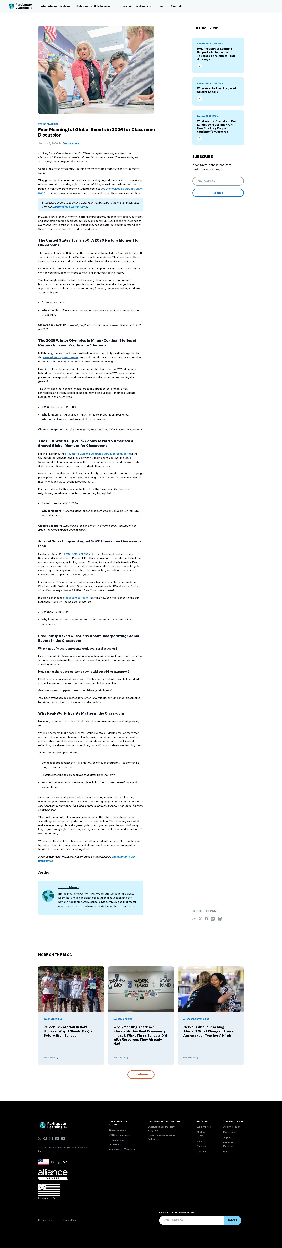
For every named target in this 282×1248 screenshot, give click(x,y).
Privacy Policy (46, 1220)
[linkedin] (57, 1138)
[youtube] (63, 1138)
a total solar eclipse (76, 554)
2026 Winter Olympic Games (60, 357)
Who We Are (204, 1127)
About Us (176, 6)
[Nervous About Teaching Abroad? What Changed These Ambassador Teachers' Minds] (211, 989)
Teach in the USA (233, 1121)
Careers (201, 1146)
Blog (160, 6)
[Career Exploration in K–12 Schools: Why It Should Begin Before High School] (71, 989)
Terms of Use (69, 1220)
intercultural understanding (60, 419)
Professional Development (134, 6)
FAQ (225, 1151)
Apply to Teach (231, 1127)
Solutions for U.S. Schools (93, 6)
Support (228, 1137)
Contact (201, 1151)
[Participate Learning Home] (20, 6)
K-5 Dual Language (119, 1135)
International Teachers (55, 6)
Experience (229, 1132)
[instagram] (51, 1138)
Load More (141, 1074)
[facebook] (45, 1138)
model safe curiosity (76, 597)
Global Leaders (117, 1130)
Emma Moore (71, 143)
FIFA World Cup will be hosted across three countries (98, 453)
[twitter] (39, 1138)
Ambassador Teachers (122, 1149)
